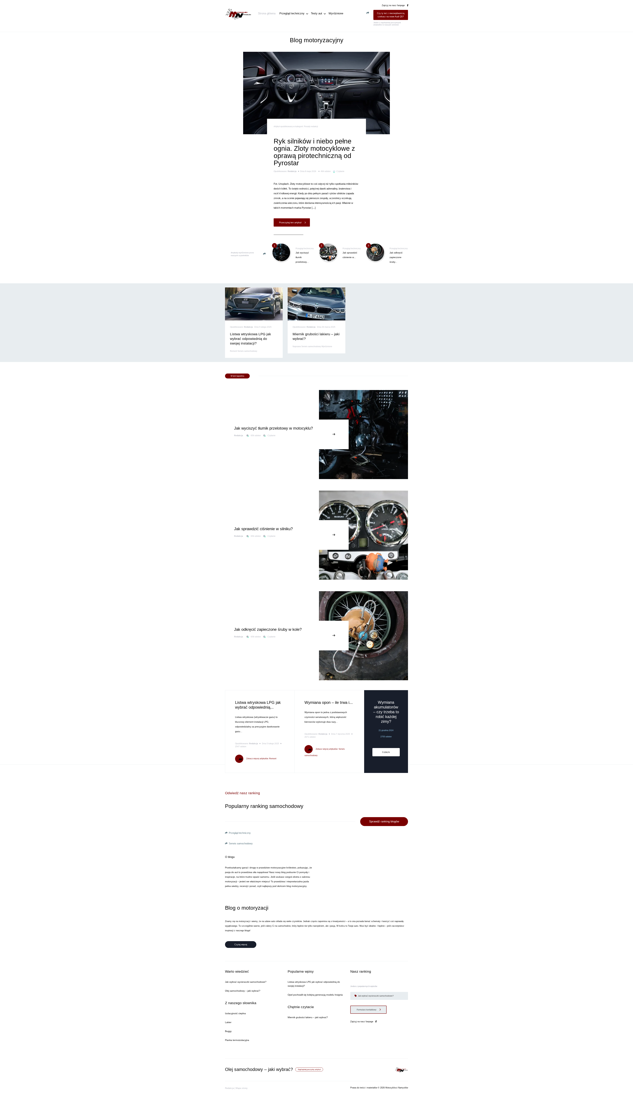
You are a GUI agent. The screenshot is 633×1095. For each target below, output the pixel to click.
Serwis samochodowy (247, 351)
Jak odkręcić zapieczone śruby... (396, 257)
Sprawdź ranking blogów (384, 821)
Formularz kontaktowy (367, 1010)
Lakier (228, 1022)
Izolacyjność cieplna (235, 1013)
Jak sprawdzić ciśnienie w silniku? (263, 529)
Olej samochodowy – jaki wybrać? (242, 990)
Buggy (228, 1031)
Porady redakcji (311, 126)
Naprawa (297, 346)
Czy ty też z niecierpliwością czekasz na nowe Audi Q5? (390, 15)
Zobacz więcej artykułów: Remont (261, 758)
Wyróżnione (336, 13)
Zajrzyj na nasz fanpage (393, 5)
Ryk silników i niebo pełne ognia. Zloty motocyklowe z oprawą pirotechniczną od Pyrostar (314, 152)
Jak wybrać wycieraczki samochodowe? (245, 982)
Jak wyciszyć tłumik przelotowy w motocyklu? (273, 428)
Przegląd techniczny (291, 13)
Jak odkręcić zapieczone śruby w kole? (268, 629)
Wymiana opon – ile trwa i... (328, 702)
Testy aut (316, 13)
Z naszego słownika (240, 1003)
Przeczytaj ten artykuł (290, 222)
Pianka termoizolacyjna (237, 1040)
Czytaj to (386, 752)
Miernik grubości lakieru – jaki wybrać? (308, 1017)
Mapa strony (242, 1088)
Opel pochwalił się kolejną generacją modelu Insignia (315, 994)
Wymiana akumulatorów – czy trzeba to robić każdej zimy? (386, 712)
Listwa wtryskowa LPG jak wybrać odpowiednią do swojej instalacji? (250, 338)
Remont (234, 351)
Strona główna (266, 13)
